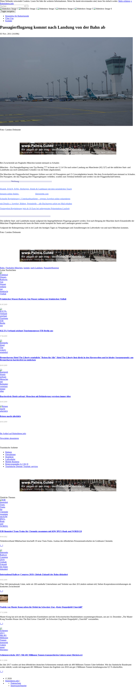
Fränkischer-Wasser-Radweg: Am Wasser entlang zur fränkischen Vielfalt (33, 299)
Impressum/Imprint (18, 685)
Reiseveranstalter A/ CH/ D (16, 464)
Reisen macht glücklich (10, 416)
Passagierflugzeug (51, 268)
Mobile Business (12, 462)
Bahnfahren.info (7, 3)
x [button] (131, 1)
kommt (26, 268)
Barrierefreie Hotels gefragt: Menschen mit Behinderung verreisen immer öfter (35, 396)
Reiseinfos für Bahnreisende (17, 16)
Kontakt (8, 21)
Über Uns (9, 18)
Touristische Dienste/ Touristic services (21, 466)
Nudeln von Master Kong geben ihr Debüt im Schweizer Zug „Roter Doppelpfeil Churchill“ (41, 607)
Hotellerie (9, 457)
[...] (1, 545)
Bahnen (8, 452)
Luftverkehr (10, 459)
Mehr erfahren (124, 1)
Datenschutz (16, 683)
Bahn (2, 268)
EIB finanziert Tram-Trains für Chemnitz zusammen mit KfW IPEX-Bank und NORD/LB (41, 531)
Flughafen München (14, 268)
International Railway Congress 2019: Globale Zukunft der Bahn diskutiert (34, 574)
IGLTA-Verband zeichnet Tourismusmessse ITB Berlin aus (26, 331)
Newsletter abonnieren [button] (9, 438)
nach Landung (37, 268)
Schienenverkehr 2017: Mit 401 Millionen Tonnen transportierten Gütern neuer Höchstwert (41, 655)
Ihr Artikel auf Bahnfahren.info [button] (13, 433)
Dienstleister (10, 454)
